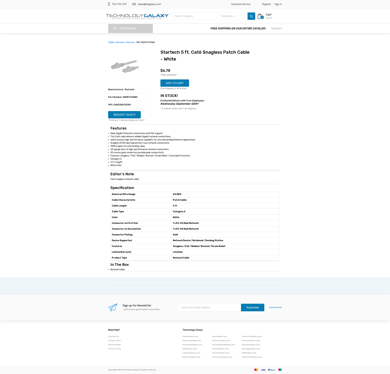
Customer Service (240, 4)
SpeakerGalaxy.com (251, 345)
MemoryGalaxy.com (191, 357)
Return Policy (114, 345)
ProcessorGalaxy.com (222, 357)
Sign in (278, 4)
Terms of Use (114, 349)
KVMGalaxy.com (190, 349)
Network (120, 42)
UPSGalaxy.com (249, 353)
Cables (111, 42)
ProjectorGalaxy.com (251, 336)
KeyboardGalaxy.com (192, 345)
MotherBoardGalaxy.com (223, 345)
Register (266, 4)
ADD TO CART (175, 83)
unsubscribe (275, 307)
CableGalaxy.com (190, 336)
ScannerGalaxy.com (251, 340)
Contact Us (113, 336)
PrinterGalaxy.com (220, 353)
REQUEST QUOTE (124, 114)
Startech (130, 42)
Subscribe (252, 307)
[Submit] (251, 16)
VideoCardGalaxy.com (252, 357)
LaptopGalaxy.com (191, 353)
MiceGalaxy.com (219, 336)
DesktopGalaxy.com (192, 340)
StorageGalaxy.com (251, 349)
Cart (268, 14)
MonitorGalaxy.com (221, 340)
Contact (276, 28)
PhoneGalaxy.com (220, 349)
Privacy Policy (114, 340)
